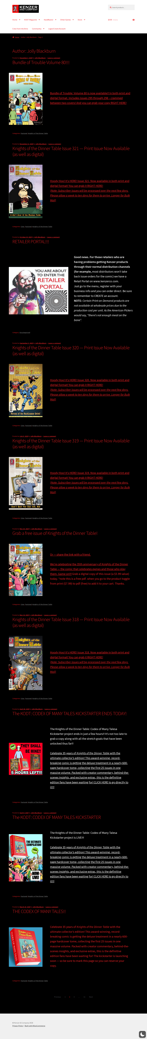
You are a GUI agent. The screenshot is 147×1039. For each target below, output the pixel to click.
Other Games (65, 20)
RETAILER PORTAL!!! (30, 241)
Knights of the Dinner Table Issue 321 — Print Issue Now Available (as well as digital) (71, 151)
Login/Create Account (57, 29)
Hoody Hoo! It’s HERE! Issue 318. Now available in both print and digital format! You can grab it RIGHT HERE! (90, 662)
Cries (22, 226)
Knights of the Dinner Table (38, 133)
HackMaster (48, 20)
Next (91, 997)
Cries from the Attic (20, 29)
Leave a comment (54, 58)
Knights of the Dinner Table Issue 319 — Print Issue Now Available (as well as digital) (71, 443)
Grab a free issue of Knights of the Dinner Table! (55, 533)
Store (80, 20)
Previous (57, 997)
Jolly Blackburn (40, 58)
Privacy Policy (17, 1026)
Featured (24, 133)
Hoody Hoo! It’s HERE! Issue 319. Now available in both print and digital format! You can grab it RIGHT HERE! (90, 482)
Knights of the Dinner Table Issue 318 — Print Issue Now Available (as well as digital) (71, 622)
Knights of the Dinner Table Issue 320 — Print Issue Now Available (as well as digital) (71, 350)
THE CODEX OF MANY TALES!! (39, 911)
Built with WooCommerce (35, 1026)
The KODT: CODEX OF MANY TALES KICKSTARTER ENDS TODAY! (69, 713)
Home (14, 20)
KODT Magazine (30, 20)
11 (84, 997)
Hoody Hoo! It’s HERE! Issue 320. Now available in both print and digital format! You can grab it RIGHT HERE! (90, 389)
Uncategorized (25, 332)
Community (36, 29)
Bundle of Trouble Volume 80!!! (40, 62)
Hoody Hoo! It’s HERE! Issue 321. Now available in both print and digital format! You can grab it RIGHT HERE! (90, 190)
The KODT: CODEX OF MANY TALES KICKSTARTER (56, 817)
